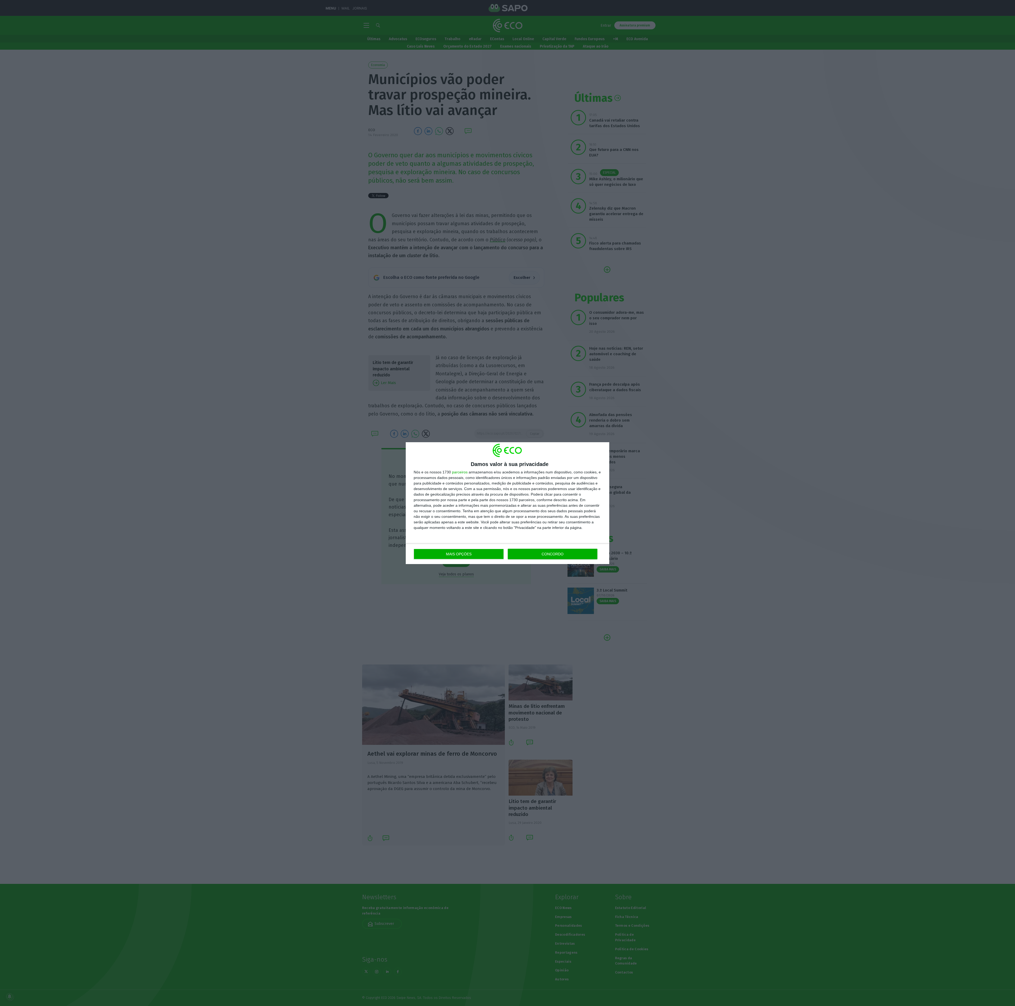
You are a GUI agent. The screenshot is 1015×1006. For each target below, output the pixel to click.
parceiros (460, 472)
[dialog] (507, 503)
